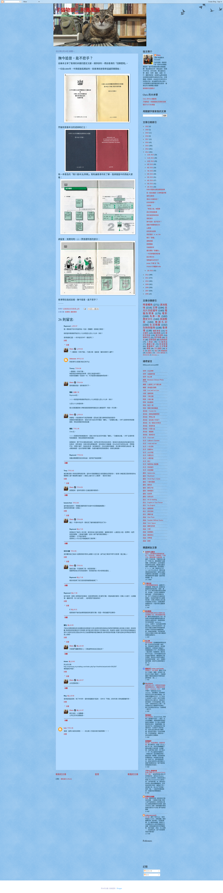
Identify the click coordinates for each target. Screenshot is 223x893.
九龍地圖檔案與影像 (151, 585)
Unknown (72, 359)
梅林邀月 (148, 715)
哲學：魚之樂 (147, 377)
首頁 (97, 774)
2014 (147, 149)
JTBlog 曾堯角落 (151, 771)
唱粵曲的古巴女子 (153, 260)
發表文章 (149, 871)
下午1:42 (71, 470)
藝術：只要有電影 (149, 482)
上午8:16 (80, 414)
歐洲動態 (148, 611)
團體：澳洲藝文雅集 (149, 387)
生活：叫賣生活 (148, 455)
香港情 (67, 312)
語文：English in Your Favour (153, 502)
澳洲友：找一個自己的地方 (152, 423)
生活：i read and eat (150, 443)
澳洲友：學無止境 (149, 417)
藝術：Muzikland (148, 476)
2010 (147, 281)
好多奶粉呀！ (151, 202)
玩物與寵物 (149, 327)
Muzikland (149, 683)
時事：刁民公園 (148, 396)
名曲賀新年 (150, 247)
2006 (147, 294)
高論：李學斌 (147, 538)
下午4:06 (78, 368)
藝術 (149, 351)
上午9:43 (80, 349)
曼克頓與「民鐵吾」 (153, 250)
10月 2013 (150, 161)
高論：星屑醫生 (148, 532)
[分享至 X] (93, 309)
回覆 (65, 340)
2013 (147, 152)
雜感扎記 (161, 322)
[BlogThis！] (91, 309)
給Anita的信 (149, 717)
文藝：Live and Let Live (151, 390)
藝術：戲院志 (147, 485)
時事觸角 (148, 304)
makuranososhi (150, 815)
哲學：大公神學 (148, 371)
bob (65, 728)
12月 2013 (150, 155)
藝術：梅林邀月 (148, 491)
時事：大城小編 (148, 399)
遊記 (156, 351)
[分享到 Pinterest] (98, 309)
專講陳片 (151, 346)
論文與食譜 (149, 642)
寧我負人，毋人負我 (151, 670)
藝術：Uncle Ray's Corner (151, 479)
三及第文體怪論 (160, 353)
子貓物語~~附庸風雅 (78, 9)
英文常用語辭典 (152, 212)
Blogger (119, 888)
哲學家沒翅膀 (149, 796)
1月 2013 (150, 270)
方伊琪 (149, 205)
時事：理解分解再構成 (150, 408)
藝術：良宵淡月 (148, 496)
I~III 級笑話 (162, 342)
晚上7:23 (80, 529)
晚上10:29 (80, 646)
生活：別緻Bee (148, 449)
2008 (147, 287)
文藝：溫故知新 (148, 393)
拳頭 (146, 798)
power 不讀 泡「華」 (154, 263)
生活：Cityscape (148, 437)
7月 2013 (150, 171)
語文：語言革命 (148, 511)
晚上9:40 (72, 661)
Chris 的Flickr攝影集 (150, 99)
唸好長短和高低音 (153, 215)
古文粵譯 (163, 346)
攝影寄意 (156, 331)
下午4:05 (73, 551)
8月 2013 (150, 167)
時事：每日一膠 (148, 405)
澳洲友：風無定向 (149, 435)
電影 (164, 313)
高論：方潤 (146, 529)
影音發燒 (163, 344)
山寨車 (149, 228)
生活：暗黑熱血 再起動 (150, 464)
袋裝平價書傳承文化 (153, 225)
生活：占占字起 (148, 452)
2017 (147, 139)
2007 (147, 291)
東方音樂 (159, 335)
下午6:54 (80, 455)
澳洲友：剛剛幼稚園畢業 (151, 414)
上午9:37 (74, 326)
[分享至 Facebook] (95, 309)
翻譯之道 (151, 344)
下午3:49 (76, 503)
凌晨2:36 (76, 392)
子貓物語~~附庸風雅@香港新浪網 (154, 102)
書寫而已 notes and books (154, 669)
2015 (147, 146)
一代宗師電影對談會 (153, 254)
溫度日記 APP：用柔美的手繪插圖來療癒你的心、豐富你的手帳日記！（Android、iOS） (155, 687)
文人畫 (147, 817)
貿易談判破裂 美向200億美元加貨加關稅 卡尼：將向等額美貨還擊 (155, 614)
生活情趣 (155, 324)
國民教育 (74, 312)
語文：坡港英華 (148, 508)
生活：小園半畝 (148, 458)
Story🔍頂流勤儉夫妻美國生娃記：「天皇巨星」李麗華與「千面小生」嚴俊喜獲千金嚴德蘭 (155, 555)
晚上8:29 (70, 625)
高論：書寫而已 (148, 535)
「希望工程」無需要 (153, 209)
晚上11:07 (80, 710)
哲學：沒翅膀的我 (149, 374)
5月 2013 (150, 177)
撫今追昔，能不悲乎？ (154, 222)
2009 (147, 284)
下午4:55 (80, 487)
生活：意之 (146, 461)
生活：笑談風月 (148, 467)
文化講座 (158, 349)
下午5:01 (80, 565)
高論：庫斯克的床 (149, 526)
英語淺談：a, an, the (154, 234)
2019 (147, 133)
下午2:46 (70, 728)
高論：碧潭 (146, 541)
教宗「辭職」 (151, 238)
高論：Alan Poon (148, 517)
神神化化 (146, 337)
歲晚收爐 (150, 241)
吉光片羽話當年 (155, 309)
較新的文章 (61, 774)
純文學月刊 (150, 257)
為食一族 (155, 316)
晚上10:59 (70, 696)
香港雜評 (148, 741)
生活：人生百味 (148, 446)
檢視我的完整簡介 (149, 88)
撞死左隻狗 (150, 196)
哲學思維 (152, 340)
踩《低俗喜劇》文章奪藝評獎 (156, 193)
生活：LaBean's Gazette (151, 440)
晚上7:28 (74, 593)
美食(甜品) (154, 355)
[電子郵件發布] (84, 309)
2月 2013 (150, 187)
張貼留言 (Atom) (66, 779)
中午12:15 (80, 359)
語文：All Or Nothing (150, 499)
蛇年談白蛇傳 (151, 231)
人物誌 (150, 342)
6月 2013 (150, 174)
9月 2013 (150, 164)
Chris (71, 349)
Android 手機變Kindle (154, 266)
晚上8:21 (74, 609)
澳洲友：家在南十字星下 (151, 420)
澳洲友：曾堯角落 (149, 426)
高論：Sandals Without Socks (153, 520)
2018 (147, 136)
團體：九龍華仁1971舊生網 (152, 384)
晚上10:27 (80, 680)
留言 (147, 875)
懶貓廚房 (164, 351)
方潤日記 (148, 583)
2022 (147, 126)
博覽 (148, 349)
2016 (147, 142)
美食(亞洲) (146, 355)
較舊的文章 (133, 774)
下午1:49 (76, 429)
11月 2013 (150, 158)
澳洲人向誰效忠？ (153, 199)
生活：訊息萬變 (148, 470)
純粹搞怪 (163, 340)
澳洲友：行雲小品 (149, 429)
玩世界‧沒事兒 (150, 552)
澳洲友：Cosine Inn (149, 411)
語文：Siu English (149, 505)
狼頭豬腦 (150, 244)
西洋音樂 (157, 337)
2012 (147, 275)
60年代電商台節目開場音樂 (156, 189)
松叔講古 (149, 353)
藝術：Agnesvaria (149, 473)
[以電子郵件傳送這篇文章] (89, 309)
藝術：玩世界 (147, 494)
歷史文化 (148, 319)
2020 (147, 130)
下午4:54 (80, 382)
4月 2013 (150, 180)
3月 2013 (150, 183)
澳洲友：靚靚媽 (148, 432)
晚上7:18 (80, 577)
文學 (155, 307)
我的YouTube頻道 (149, 105)
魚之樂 (147, 641)
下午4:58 (80, 519)
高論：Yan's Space (149, 523)
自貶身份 (150, 218)
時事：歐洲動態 (148, 402)
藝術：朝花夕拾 (148, 488)
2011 (147, 278)
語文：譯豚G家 (148, 514)
